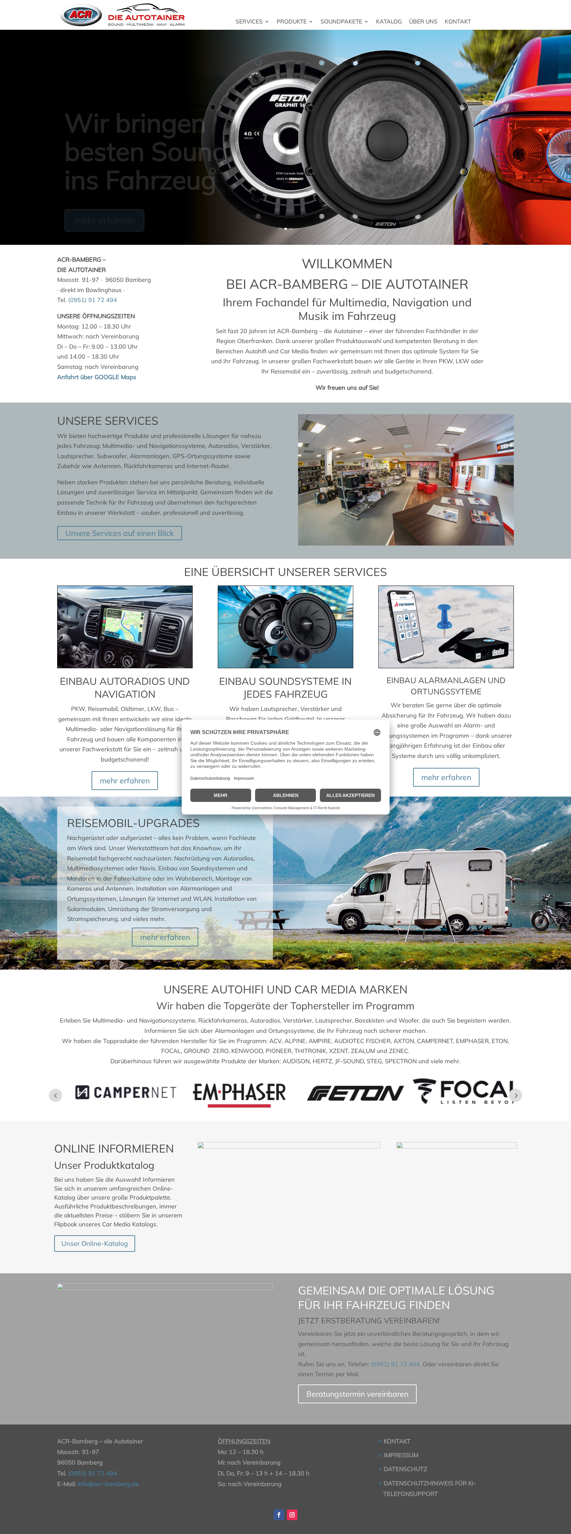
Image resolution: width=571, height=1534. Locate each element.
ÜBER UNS (423, 22)
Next (515, 1095)
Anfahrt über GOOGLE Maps (96, 377)
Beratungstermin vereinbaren (357, 1394)
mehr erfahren (104, 204)
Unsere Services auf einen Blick (119, 533)
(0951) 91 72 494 (92, 300)
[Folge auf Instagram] (292, 1515)
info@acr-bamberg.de (108, 1484)
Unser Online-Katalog (94, 1243)
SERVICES (249, 22)
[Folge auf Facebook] (279, 1515)
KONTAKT (458, 22)
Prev (55, 1095)
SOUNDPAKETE (341, 22)
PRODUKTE (292, 22)
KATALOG (389, 22)
